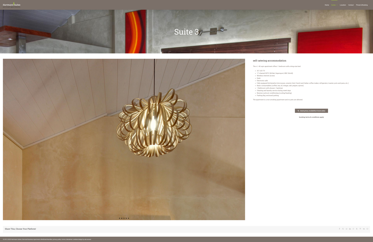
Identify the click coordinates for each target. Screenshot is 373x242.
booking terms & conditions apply (311, 117)
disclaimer (69, 239)
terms (63, 239)
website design (77, 239)
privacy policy (57, 239)
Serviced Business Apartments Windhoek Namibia (37, 239)
